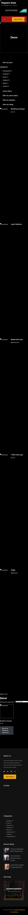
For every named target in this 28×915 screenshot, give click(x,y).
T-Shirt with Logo (17, 455)
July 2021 (9, 803)
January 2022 (10, 799)
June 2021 (10, 806)
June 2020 (10, 808)
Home (1, 694)
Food (8, 823)
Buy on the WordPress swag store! (5, 730)
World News (10, 836)
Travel (8, 834)
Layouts (9, 825)
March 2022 (10, 795)
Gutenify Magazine (19, 909)
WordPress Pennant (18, 109)
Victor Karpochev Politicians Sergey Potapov (15, 858)
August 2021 (10, 801)
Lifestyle (9, 827)
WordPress (15, 912)
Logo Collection (16, 224)
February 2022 (11, 797)
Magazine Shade (8, 3)
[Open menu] (4, 19)
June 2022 (10, 790)
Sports (8, 829)
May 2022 (9, 792)
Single (13, 570)
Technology (10, 832)
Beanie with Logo (17, 339)
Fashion (9, 820)
